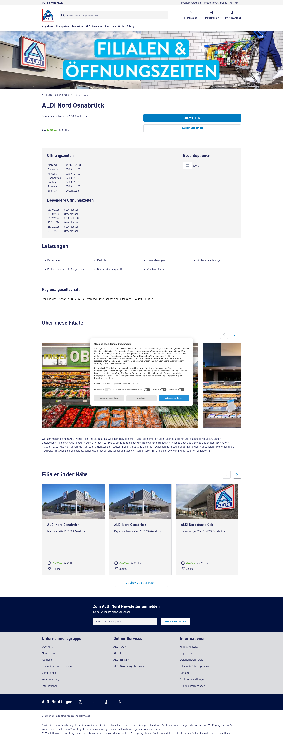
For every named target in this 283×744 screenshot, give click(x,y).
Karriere (47, 659)
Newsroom (48, 653)
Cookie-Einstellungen (192, 679)
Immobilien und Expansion (57, 666)
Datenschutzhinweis (191, 659)
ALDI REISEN (121, 659)
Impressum (187, 653)
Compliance (49, 672)
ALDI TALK (119, 646)
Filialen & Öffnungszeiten (194, 666)
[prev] (227, 475)
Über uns (47, 646)
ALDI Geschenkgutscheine (128, 666)
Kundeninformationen (192, 685)
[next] (237, 475)
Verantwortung (50, 679)
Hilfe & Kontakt (189, 646)
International (49, 685)
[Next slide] (234, 335)
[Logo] (48, 15)
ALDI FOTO (119, 653)
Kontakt (184, 672)
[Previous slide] (224, 335)
